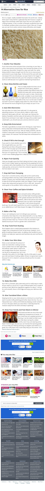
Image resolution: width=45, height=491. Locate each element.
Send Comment (38, 403)
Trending (22, 483)
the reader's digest (13, 331)
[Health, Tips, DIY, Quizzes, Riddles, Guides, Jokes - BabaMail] (20, 1)
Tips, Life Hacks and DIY (15, 7)
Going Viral (8, 461)
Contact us (4, 481)
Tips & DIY (6, 7)
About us (15, 481)
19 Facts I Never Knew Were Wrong (8, 442)
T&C (24, 349)
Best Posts (40, 481)
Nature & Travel (36, 420)
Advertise (34, 481)
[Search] (43, 2)
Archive (16, 483)
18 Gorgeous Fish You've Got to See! (36, 422)
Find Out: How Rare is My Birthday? (8, 466)
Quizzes (5, 385)
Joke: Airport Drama (19, 453)
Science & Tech (37, 461)
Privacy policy (27, 481)
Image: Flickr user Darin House (6, 191)
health (8, 406)
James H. (7, 12)
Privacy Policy (29, 349)
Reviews (28, 483)
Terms (20, 481)
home (15, 406)
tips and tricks (21, 406)
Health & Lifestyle (8, 420)
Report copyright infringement (38, 352)
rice (17, 406)
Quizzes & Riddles (22, 420)
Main (2, 7)
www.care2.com (6, 331)
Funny (22, 441)
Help (9, 481)
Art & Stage (36, 441)
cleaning (11, 406)
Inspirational (22, 461)
